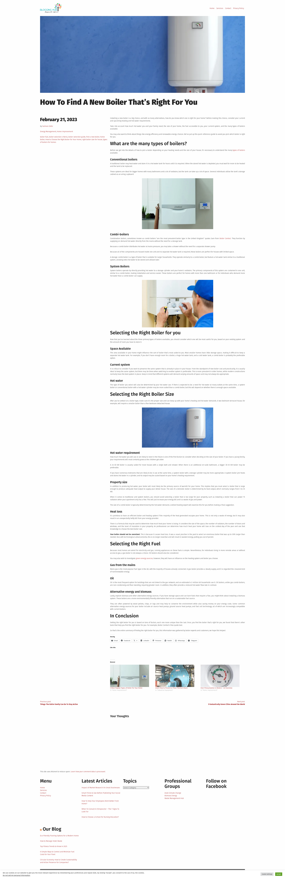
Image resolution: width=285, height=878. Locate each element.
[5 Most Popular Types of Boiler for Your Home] (131, 676)
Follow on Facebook (216, 783)
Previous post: (59, 703)
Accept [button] (279, 874)
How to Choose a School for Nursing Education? (100, 817)
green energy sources (144, 558)
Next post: (226, 703)
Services (219, 8)
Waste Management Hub (174, 798)
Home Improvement (65, 131)
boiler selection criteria (58, 137)
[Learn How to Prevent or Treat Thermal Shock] (176, 676)
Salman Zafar (47, 126)
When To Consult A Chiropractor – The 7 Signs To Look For (100, 810)
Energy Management (48, 131)
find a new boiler (92, 137)
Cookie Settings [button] (267, 874)
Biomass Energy (171, 796)
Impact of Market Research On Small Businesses (101, 788)
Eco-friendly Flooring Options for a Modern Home (59, 836)
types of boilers (239, 150)
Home (212, 8)
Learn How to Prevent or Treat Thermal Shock (171, 688)
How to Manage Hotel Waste (51, 841)
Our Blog (52, 829)
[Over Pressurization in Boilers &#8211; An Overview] (222, 676)
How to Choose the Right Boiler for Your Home (63, 139)
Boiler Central (225, 238)
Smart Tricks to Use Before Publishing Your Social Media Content (101, 794)
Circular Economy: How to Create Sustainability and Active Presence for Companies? (58, 861)
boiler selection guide (77, 137)
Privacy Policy (238, 8)
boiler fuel (44, 137)
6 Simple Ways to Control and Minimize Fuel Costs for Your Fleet (57, 853)
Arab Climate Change (173, 793)
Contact (228, 8)
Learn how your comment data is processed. (88, 772)
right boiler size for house (92, 139)
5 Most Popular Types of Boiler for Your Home (126, 688)
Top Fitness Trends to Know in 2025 (53, 846)
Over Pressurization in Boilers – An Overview (216, 688)
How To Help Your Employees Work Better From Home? (100, 802)
